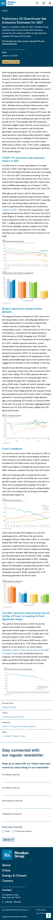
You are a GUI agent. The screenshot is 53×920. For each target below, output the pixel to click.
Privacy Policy (41, 910)
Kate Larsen (22, 41)
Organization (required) (11, 814)
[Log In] (50, 3)
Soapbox (24, 917)
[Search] (37, 3)
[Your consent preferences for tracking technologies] (48, 915)
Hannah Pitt (34, 41)
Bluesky (16, 736)
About (6, 865)
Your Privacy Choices (43, 913)
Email (23, 736)
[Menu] (44, 3)
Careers (7, 881)
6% (5, 175)
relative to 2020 (9, 210)
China (7, 831)
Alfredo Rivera (9, 41)
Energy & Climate (14, 875)
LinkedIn (8, 736)
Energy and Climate (23, 831)
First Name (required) (11, 774)
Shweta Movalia (9, 44)
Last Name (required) (10, 788)
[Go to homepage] (8, 3)
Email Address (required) (12, 801)
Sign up (7, 839)
